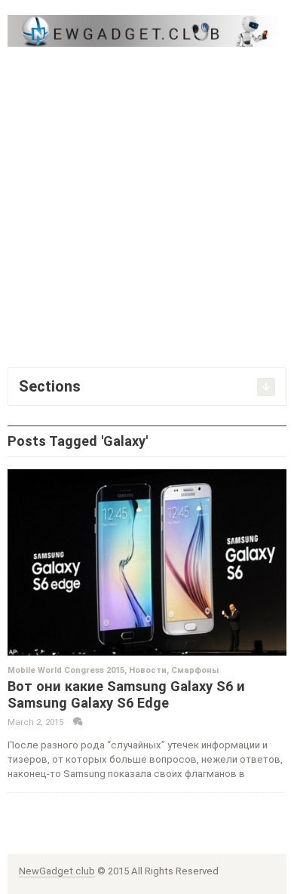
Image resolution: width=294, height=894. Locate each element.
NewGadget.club (57, 871)
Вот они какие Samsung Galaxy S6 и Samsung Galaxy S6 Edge (126, 694)
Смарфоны (195, 670)
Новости (148, 670)
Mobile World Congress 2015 (66, 670)
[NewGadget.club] (147, 30)
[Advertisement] (147, 205)
